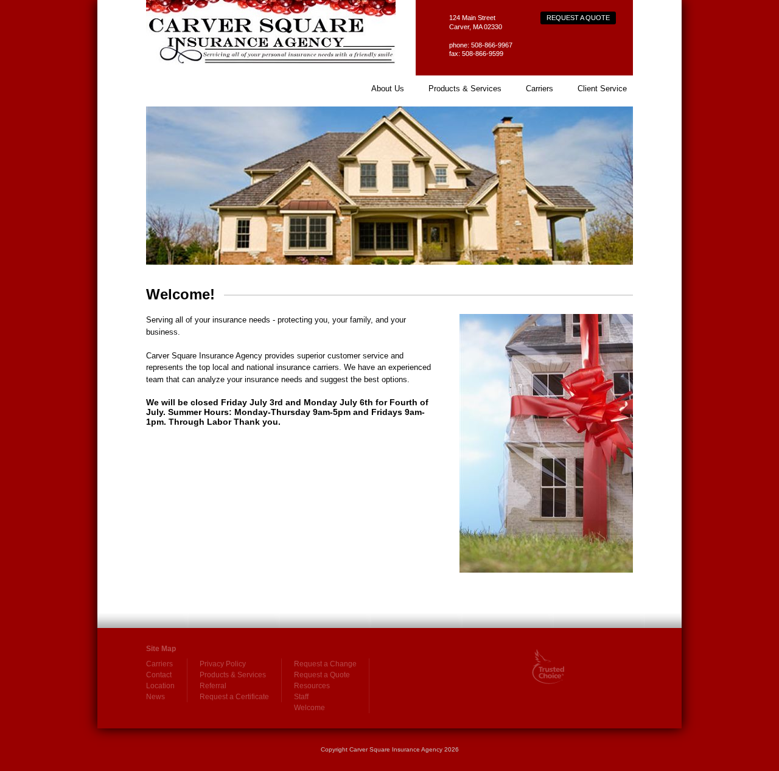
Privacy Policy (223, 664)
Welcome (309, 707)
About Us (387, 88)
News (155, 697)
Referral (213, 686)
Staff (301, 697)
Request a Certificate (234, 697)
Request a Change (325, 664)
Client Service (602, 88)
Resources (312, 686)
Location (160, 686)
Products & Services (464, 88)
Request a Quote (578, 17)
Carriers (539, 88)
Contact (159, 675)
